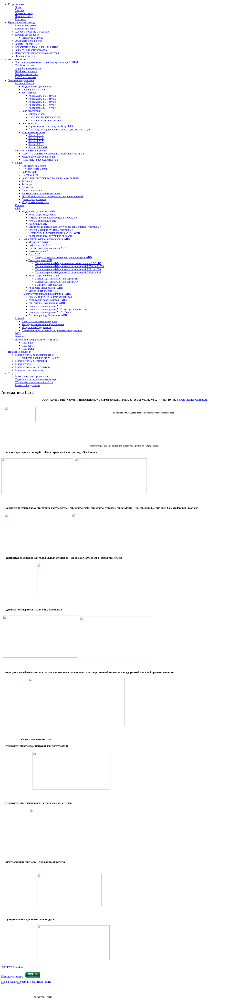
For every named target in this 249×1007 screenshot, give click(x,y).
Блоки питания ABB (40, 251)
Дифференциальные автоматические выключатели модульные (64, 226)
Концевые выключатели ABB (45, 287)
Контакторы (29, 92)
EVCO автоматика (25, 77)
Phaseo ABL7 (36, 141)
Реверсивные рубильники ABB (46, 303)
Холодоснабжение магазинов (32, 31)
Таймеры (27, 184)
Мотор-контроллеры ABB (43, 290)
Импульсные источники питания (41, 193)
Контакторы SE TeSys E (42, 101)
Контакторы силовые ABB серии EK (56, 278)
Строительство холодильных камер (35, 379)
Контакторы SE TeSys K (42, 107)
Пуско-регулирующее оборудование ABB (46, 238)
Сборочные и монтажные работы (34, 382)
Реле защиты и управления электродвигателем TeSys (59, 129)
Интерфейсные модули (35, 168)
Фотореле (27, 181)
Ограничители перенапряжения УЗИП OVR (54, 232)
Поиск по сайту (24, 16)
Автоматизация (17, 59)
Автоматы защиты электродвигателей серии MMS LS (53, 153)
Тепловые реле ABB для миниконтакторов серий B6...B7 (68, 263)
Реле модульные (37, 223)
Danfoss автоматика (26, 74)
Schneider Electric (24, 83)
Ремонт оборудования (27, 385)
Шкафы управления (19, 351)
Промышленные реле (34, 165)
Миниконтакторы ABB (48, 284)
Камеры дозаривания (27, 34)
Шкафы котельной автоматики (32, 367)
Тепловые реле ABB (40, 260)
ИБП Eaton (28, 342)
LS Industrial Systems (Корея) (31, 150)
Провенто (20, 336)
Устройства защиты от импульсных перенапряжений (52, 196)
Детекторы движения (34, 199)
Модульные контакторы (35, 202)
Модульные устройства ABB (38, 211)
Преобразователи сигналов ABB (47, 248)
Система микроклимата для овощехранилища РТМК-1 (46, 62)
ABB (18, 208)
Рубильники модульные (42, 220)
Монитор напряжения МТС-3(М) (41, 357)
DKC (18, 333)
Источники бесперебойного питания (36, 339)
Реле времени (29, 171)
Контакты (20, 19)
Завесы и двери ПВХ (27, 43)
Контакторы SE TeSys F (42, 104)
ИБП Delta (28, 348)
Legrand (19, 318)
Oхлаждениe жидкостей (29, 40)
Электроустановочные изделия (39, 321)
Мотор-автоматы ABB (41, 242)
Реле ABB (34, 254)
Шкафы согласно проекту (30, 370)
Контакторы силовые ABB (43, 275)
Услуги (12, 373)
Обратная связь (24, 13)
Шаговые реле (30, 174)
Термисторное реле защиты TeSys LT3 (50, 126)
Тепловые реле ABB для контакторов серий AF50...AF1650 (69, 266)
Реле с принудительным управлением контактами (50, 178)
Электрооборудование (21, 80)
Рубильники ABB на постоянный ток (50, 296)
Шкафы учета (23, 363)
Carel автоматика (25, 65)
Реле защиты (29, 123)
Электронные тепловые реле (45, 117)
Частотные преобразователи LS (40, 159)
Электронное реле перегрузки (45, 120)
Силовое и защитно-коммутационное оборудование (52, 330)
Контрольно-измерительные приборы (50, 235)
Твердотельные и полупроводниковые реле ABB (63, 257)
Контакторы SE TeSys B (42, 95)
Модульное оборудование (36, 86)
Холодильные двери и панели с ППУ (36, 46)
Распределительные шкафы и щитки (43, 324)
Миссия (19, 10)
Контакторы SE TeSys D (42, 98)
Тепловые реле (37, 113)
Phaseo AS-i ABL (38, 147)
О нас (18, 7)
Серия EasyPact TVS (33, 89)
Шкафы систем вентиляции (31, 360)
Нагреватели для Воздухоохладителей (37, 52)
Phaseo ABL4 (36, 135)
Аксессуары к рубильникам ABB (47, 315)
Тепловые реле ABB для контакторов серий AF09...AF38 (68, 272)
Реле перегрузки (31, 110)
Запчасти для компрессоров (31, 49)
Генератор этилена (32, 37)
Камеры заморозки (26, 25)
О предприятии (17, 4)
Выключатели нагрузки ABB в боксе (49, 312)
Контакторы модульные (42, 214)
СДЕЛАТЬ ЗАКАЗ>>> (12, 967)
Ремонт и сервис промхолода (31, 376)
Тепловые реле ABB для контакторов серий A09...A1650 (68, 269)
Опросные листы (25, 56)
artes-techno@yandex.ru (193, 399)
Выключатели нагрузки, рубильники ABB (46, 293)
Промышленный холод (21, 22)
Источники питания (33, 132)
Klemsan (19, 205)
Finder (18, 162)
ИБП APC (27, 345)
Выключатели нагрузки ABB (45, 306)
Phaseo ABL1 (36, 144)
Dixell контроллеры (26, 71)
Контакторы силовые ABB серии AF (56, 281)
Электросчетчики (32, 190)
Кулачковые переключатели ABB (47, 299)
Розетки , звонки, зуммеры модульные (50, 229)
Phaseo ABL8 (36, 138)
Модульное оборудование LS (38, 156)
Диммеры (27, 187)
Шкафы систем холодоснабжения (34, 354)
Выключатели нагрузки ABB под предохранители (57, 309)
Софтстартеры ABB (39, 245)
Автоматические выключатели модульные (52, 217)
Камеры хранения (25, 28)
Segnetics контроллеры (28, 68)
